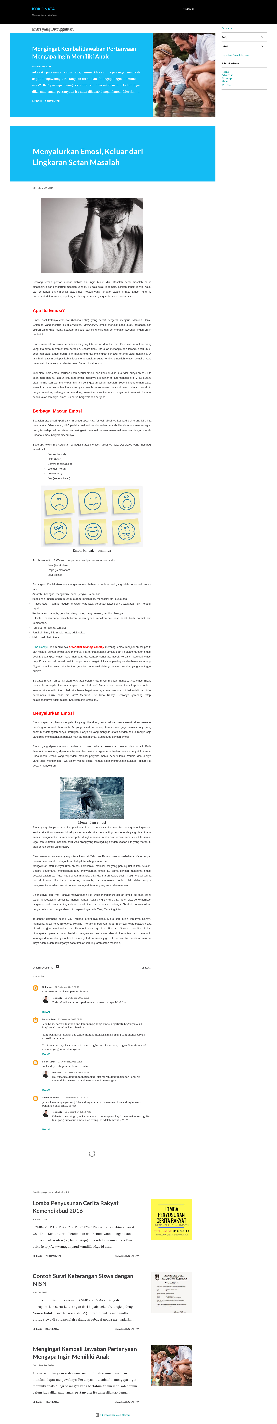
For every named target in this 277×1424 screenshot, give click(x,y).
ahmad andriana (50, 1097)
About (225, 81)
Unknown (47, 987)
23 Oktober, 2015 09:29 (70, 1019)
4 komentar (52, 101)
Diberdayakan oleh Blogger (114, 1414)
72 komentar (53, 1256)
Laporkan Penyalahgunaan (236, 54)
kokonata (57, 997)
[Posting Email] (58, 967)
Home (225, 71)
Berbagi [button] (37, 101)
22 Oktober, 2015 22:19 (67, 987)
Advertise (227, 74)
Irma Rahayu (40, 647)
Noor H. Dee (48, 1019)
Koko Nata (43, 9)
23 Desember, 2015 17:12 (75, 1097)
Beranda (227, 28)
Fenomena (46, 967)
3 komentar (52, 1328)
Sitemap (227, 78)
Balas (46, 1011)
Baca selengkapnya (127, 1256)
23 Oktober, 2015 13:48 (77, 1072)
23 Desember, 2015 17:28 (78, 1111)
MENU (226, 85)
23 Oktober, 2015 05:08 (77, 997)
